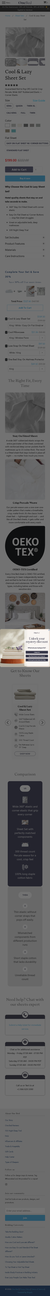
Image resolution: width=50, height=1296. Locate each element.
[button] (37, 652)
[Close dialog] (49, 630)
